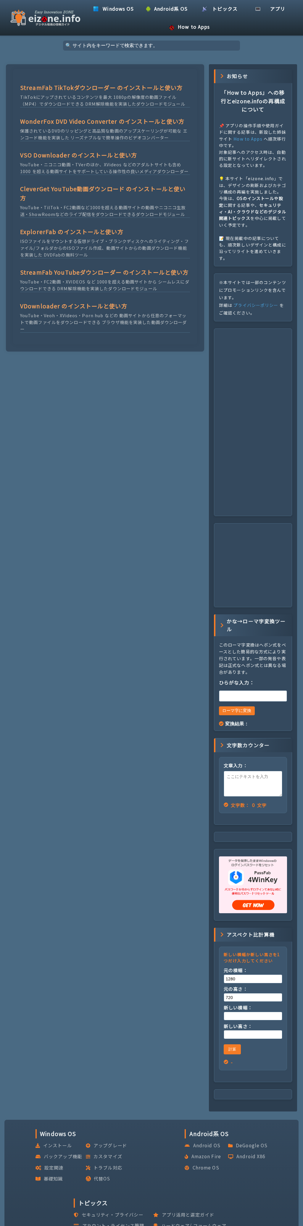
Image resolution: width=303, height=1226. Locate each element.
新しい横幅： (238, 1007)
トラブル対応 (108, 1167)
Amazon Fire (206, 1156)
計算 (232, 1049)
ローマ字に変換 (236, 710)
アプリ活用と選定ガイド (188, 1214)
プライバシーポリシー (255, 305)
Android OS (206, 1145)
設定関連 (53, 1167)
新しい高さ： (238, 1026)
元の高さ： (236, 988)
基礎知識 (53, 1178)
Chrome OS (206, 1167)
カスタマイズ (108, 1156)
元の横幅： (236, 970)
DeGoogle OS (251, 1145)
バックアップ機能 (63, 1156)
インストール (57, 1145)
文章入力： (236, 765)
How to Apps (247, 139)
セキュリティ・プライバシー (113, 1214)
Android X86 (250, 1156)
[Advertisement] (253, 422)
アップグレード (110, 1145)
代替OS (102, 1178)
